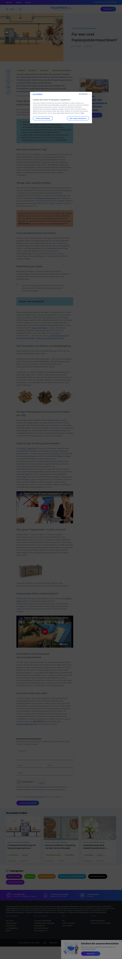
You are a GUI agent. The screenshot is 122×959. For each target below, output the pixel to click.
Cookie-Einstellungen (42, 118)
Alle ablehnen (83, 94)
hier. (82, 113)
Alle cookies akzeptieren (78, 118)
